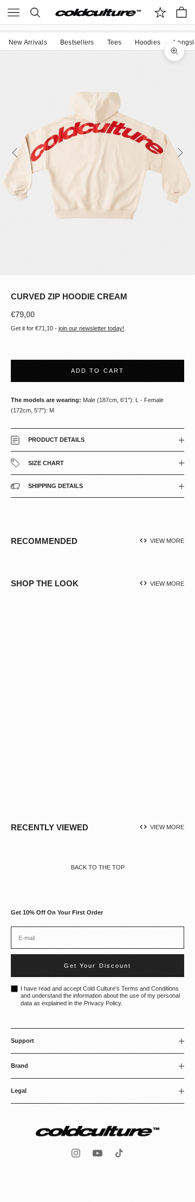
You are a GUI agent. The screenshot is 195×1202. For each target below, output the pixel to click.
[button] (75, 716)
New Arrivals (28, 42)
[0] (160, 12)
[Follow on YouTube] (97, 1153)
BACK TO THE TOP (98, 867)
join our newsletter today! (91, 328)
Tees (114, 42)
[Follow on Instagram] (75, 1153)
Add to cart (97, 370)
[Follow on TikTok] (119, 1153)
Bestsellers (77, 42)
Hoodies (148, 42)
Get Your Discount (97, 965)
